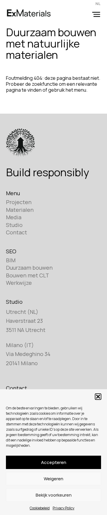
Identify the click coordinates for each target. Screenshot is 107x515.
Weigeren (53, 479)
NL (97, 3)
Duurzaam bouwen (29, 267)
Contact (16, 232)
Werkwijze (19, 282)
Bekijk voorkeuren (54, 495)
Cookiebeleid (40, 508)
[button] (98, 397)
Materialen (20, 209)
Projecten (19, 202)
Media (13, 217)
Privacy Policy (63, 508)
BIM (10, 260)
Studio (14, 224)
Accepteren (53, 462)
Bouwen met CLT (27, 275)
